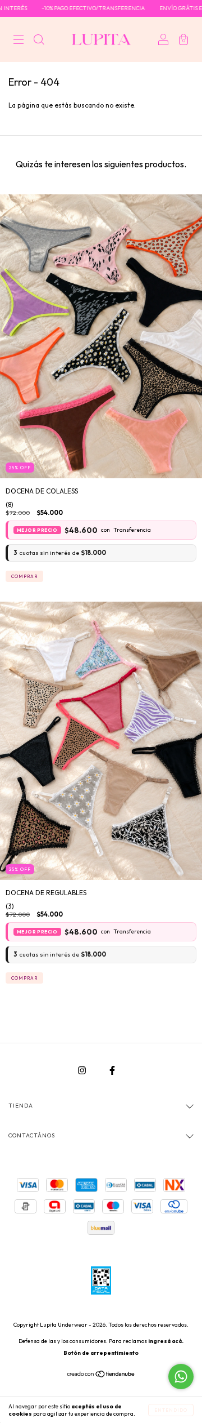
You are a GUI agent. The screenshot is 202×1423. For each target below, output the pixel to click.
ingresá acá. (165, 1341)
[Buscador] (38, 41)
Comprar (24, 576)
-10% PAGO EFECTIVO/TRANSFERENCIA (78, 8)
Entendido (170, 1410)
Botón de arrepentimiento (101, 1353)
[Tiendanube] (101, 1375)
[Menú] (18, 41)
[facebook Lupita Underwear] (112, 1070)
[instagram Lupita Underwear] (83, 1070)
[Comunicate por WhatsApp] (181, 1376)
